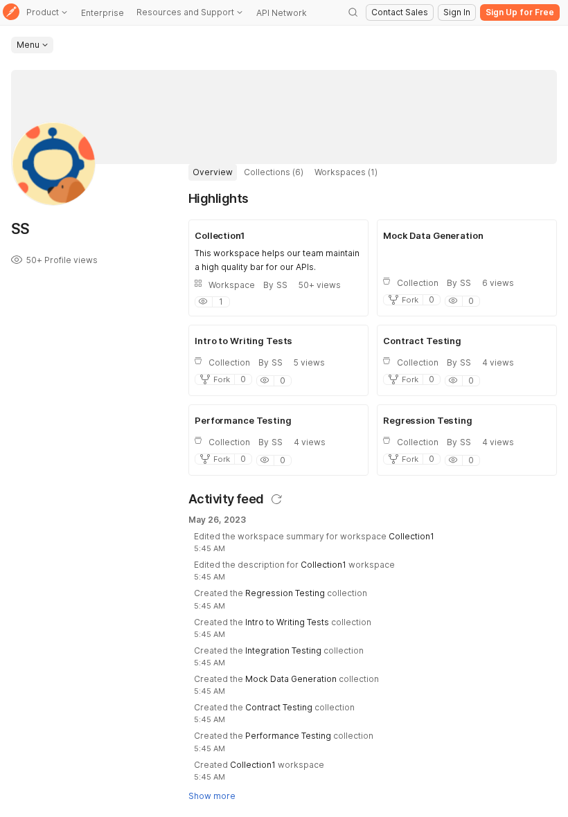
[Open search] (353, 12)
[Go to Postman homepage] (11, 12)
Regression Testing (285, 593)
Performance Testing (288, 735)
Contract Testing (278, 707)
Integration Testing (283, 650)
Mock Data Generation (291, 679)
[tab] (212, 172)
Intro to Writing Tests (287, 622)
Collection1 (411, 536)
